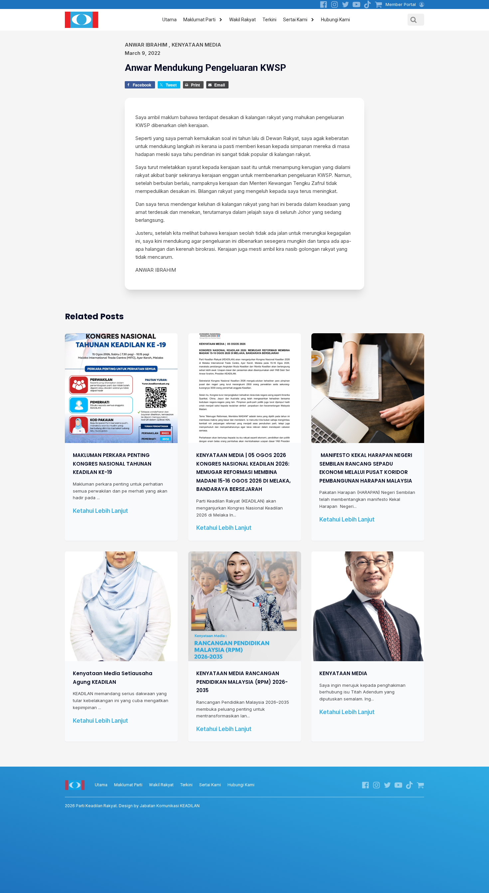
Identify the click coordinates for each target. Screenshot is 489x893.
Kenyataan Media (196, 45)
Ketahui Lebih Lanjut (100, 511)
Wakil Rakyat (242, 19)
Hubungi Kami (335, 19)
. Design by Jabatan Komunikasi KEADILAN (132, 805)
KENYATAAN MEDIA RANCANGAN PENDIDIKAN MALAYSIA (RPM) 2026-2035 (242, 682)
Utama (169, 19)
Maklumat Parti (199, 19)
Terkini (269, 19)
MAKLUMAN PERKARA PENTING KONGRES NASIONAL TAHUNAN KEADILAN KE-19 (112, 464)
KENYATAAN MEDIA (343, 673)
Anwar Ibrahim (146, 45)
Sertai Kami (295, 19)
